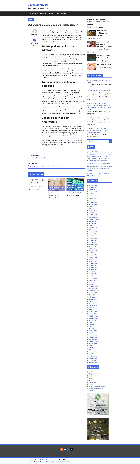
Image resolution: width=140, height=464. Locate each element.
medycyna (93, 160)
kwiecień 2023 (93, 232)
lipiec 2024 (92, 206)
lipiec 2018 (92, 345)
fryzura (101, 154)
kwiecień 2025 (93, 196)
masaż (89, 160)
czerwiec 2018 (93, 347)
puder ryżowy (100, 166)
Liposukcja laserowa (101, 158)
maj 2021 (91, 276)
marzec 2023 (93, 234)
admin (35, 37)
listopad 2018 (93, 339)
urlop (108, 168)
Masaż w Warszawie (103, 64)
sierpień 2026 (93, 185)
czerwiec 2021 (93, 274)
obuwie (100, 163)
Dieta (90, 372)
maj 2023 (91, 230)
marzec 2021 (93, 280)
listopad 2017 (93, 360)
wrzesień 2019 (93, 318)
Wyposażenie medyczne (96, 388)
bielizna (95, 152)
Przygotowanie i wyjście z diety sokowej (102, 33)
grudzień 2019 (93, 312)
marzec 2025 (93, 198)
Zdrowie (63, 13)
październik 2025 (94, 190)
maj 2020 (91, 301)
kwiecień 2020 (93, 303)
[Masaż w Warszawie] (91, 69)
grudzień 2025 (93, 187)
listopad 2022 (93, 242)
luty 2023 (91, 236)
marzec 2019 (93, 331)
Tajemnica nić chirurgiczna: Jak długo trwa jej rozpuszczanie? (75, 187)
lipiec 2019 (92, 322)
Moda (90, 376)
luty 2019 (91, 333)
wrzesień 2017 (93, 362)
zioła (95, 176)
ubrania (104, 168)
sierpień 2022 (93, 246)
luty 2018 (91, 354)
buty (99, 152)
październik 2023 (94, 219)
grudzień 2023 (93, 215)
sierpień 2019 (93, 320)
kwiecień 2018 (93, 352)
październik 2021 (94, 265)
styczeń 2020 (93, 310)
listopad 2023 (93, 217)
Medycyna (43, 13)
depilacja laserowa (93, 154)
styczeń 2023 (93, 238)
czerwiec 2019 (93, 324)
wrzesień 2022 (93, 244)
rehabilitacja (105, 166)
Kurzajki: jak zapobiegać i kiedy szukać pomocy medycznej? (37, 182)
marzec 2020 (93, 305)
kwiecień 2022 (93, 255)
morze (94, 163)
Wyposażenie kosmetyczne (97, 386)
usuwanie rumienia (96, 171)
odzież (104, 163)
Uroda (57, 13)
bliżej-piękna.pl (38, 4)
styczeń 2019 (93, 335)
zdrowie (90, 175)
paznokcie (95, 166)
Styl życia (91, 380)
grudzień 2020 (93, 286)
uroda (89, 170)
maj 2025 (91, 194)
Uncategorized (93, 382)
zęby (97, 176)
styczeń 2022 (93, 261)
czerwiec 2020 (93, 299)
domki (98, 154)
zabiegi (96, 173)
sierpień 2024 (93, 204)
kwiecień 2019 (93, 328)
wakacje (101, 171)
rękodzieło (89, 168)
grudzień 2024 (93, 202)
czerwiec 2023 (93, 227)
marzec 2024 (93, 211)
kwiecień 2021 (93, 278)
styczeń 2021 (93, 284)
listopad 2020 (93, 288)
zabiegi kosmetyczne (104, 173)
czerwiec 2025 (93, 192)
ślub (99, 176)
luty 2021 (91, 282)
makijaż (107, 158)
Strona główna (33, 13)
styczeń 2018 (93, 356)
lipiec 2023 (92, 225)
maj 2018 (91, 350)
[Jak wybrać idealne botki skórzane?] (91, 60)
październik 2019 (94, 316)
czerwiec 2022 (93, 251)
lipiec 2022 (92, 248)
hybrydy (104, 154)
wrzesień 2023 (93, 221)
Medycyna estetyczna (102, 160)
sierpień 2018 (93, 343)
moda (90, 163)
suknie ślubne (94, 168)
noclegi (97, 163)
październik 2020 (94, 291)
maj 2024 (91, 208)
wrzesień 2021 (93, 267)
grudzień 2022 (93, 240)
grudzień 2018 (93, 337)
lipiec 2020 (92, 297)
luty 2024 (91, 213)
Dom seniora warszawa (70, 140)
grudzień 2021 (93, 263)
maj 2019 (91, 326)
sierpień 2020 (93, 295)
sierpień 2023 (93, 223)
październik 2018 (94, 341)
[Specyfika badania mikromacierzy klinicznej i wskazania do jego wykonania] (91, 47)
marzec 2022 (93, 257)
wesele (105, 171)
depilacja (106, 152)
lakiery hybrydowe (91, 158)
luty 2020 (91, 307)
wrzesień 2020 (93, 293)
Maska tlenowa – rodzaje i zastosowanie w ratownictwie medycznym (98, 21)
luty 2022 (91, 259)
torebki (99, 168)
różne (110, 166)
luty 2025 (91, 200)
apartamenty (89, 152)
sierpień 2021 (93, 270)
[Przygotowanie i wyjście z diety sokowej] (91, 35)
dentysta (102, 152)
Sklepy (51, 13)
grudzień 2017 (93, 358)
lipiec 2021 (92, 272)
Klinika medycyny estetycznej (95, 156)
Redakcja (91, 27)
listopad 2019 (93, 314)
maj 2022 (91, 253)
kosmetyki (105, 156)
